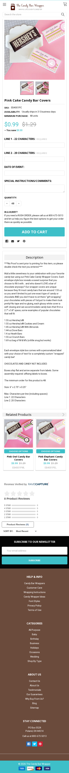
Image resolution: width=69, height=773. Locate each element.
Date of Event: (14, 167)
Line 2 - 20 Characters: (25, 153)
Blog (34, 703)
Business (34, 643)
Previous (59, 415)
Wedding (34, 656)
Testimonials (34, 690)
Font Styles (34, 601)
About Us (34, 685)
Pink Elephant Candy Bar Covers (50, 458)
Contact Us (34, 681)
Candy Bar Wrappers (34, 583)
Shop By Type (35, 661)
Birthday (34, 639)
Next (63, 415)
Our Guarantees (34, 694)
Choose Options (18, 451)
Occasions (34, 652)
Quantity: (10, 197)
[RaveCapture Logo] (37, 484)
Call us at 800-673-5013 (34, 736)
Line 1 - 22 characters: (25, 139)
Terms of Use (34, 610)
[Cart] (66, 4)
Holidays (34, 648)
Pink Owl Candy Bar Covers (18, 458)
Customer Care (34, 588)
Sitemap (34, 707)
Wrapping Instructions (35, 592)
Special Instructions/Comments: (28, 181)
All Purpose (34, 630)
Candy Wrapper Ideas (34, 596)
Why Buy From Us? (34, 699)
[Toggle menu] (4, 4)
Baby (34, 634)
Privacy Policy (34, 605)
